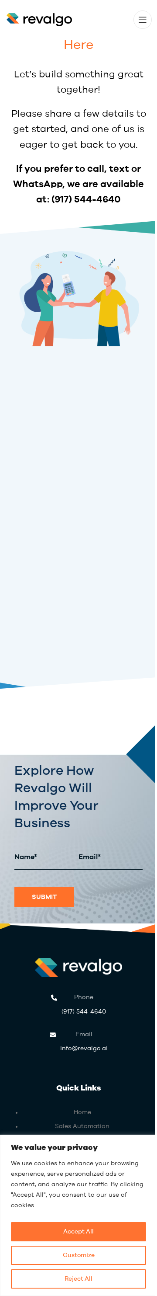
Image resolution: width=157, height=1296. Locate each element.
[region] (78, 1215)
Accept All (78, 1232)
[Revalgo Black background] (78, 968)
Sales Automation (82, 1126)
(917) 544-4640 (86, 200)
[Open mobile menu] (142, 19)
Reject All (78, 1279)
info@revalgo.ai (84, 1041)
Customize (79, 1255)
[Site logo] (39, 19)
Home (82, 1112)
